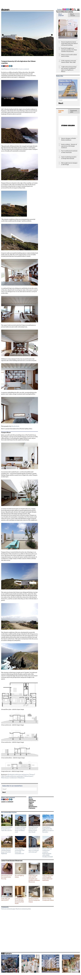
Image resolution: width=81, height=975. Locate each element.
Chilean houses (28, 776)
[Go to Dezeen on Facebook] (69, 9)
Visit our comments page (8, 909)
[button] (75, 9)
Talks (31, 803)
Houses (32, 774)
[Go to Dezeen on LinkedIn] (67, 9)
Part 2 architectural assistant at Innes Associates (69, 151)
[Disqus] (27, 930)
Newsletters (33, 806)
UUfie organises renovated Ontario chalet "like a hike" (68, 61)
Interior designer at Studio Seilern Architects (68, 139)
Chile (2, 776)
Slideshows (21, 777)
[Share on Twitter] (4, 66)
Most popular (61, 14)
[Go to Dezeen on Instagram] (65, 9)
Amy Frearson (5, 69)
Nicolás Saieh (15, 426)
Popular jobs (61, 111)
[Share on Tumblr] (12, 66)
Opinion (31, 802)
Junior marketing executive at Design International (68, 157)
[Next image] (52, 35)
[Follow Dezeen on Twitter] (71, 9)
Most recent (72, 14)
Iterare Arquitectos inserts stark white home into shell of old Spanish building (69, 43)
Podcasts (32, 808)
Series (31, 799)
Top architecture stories (64, 12)
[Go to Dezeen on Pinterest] (63, 9)
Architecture (13, 777)
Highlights (8, 953)
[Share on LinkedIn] (10, 66)
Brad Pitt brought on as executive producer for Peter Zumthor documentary (69, 49)
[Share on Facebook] (2, 66)
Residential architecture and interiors (18, 774)
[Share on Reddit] (8, 66)
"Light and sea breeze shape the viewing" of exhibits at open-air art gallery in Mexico (68, 69)
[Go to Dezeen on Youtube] (73, 9)
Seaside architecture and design (14, 776)
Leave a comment (24, 69)
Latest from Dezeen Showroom (11, 860)
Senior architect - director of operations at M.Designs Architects (69, 146)
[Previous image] (3, 35)
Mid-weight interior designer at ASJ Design (69, 163)
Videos (31, 805)
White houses (5, 777)
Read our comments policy (23, 909)
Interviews (32, 800)
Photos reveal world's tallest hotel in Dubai (69, 55)
